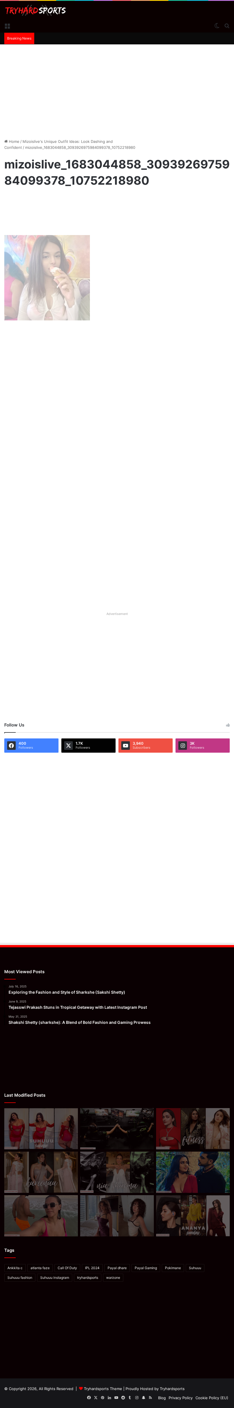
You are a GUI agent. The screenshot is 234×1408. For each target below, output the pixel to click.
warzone (113, 1277)
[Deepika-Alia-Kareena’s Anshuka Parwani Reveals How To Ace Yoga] (193, 1128)
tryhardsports (87, 1277)
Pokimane (173, 1268)
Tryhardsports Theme (103, 1388)
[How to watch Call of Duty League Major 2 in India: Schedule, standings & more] (117, 1128)
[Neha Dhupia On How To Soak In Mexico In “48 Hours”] (41, 1215)
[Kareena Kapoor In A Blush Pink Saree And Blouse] (41, 1172)
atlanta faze (40, 1268)
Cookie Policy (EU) (211, 1397)
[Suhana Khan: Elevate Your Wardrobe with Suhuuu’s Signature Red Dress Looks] (41, 1128)
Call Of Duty (67, 1268)
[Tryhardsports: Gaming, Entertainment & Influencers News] (35, 10)
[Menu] (7, 25)
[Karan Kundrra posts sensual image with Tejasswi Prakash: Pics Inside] (193, 1172)
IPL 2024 (92, 1268)
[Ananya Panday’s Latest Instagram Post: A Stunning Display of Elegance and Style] (193, 1215)
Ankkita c (15, 1268)
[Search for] (227, 25)
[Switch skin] (217, 25)
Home (13, 141)
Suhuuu (195, 1268)
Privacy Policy (181, 1397)
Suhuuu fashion (19, 1277)
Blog (162, 1397)
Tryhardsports (172, 1388)
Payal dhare (117, 1268)
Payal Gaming (146, 1268)
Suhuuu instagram (54, 1277)
